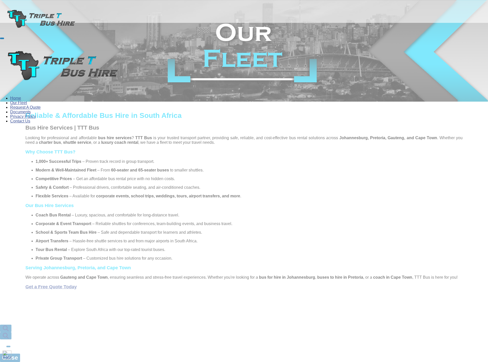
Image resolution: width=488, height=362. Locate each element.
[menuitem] (15, 98)
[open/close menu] (2, 38)
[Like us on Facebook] (7, 355)
